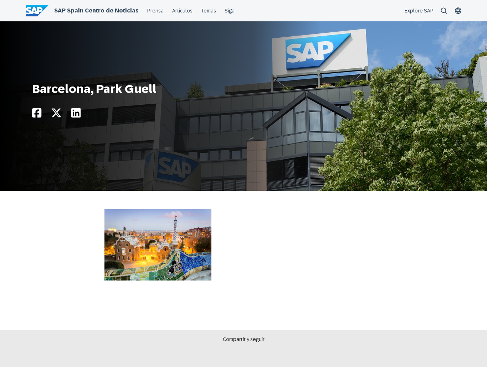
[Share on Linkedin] (76, 115)
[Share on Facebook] (36, 115)
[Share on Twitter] (56, 115)
